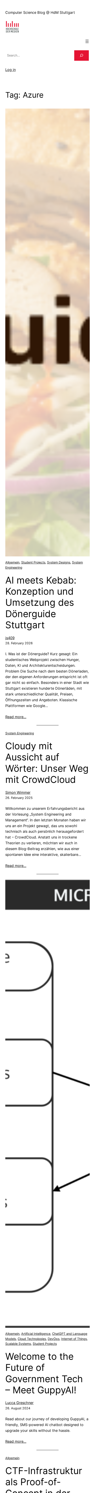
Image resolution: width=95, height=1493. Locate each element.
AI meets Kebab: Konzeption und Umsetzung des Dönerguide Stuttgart (40, 603)
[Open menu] (87, 41)
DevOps (53, 1339)
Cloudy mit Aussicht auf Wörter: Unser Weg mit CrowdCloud (47, 762)
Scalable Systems (18, 1344)
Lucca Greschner (19, 1402)
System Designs (58, 562)
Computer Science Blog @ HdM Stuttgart (40, 12)
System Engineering (19, 733)
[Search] (81, 55)
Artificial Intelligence (35, 1333)
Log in (10, 69)
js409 (10, 638)
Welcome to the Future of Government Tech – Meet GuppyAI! (44, 1373)
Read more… (15, 717)
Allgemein (12, 562)
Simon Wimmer (17, 792)
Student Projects (33, 562)
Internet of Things (74, 1339)
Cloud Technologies (32, 1339)
